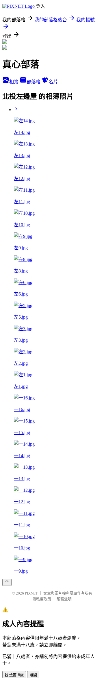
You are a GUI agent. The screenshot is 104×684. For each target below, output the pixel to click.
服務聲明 (64, 599)
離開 (33, 675)
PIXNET (31, 593)
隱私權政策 (41, 599)
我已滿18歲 (14, 675)
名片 (53, 81)
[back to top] (7, 582)
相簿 (14, 81)
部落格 (34, 81)
